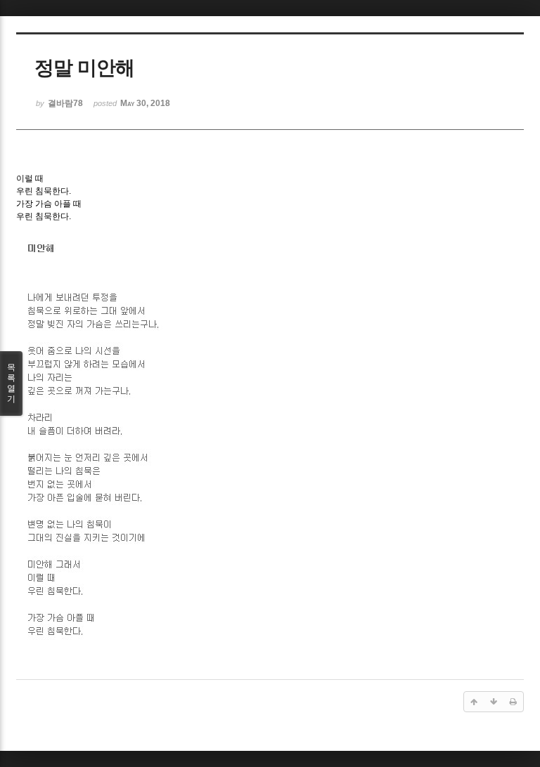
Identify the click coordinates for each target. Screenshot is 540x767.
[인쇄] (513, 702)
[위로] (474, 702)
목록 (11, 383)
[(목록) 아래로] (493, 702)
